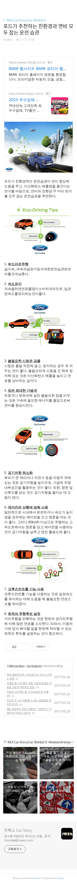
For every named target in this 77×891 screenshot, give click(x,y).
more (70, 742)
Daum (37, 878)
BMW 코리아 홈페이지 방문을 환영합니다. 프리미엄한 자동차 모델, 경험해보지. (37, 77)
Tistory (60, 878)
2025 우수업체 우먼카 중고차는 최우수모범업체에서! (25, 99)
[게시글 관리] (25, 647)
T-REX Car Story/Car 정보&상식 (24, 20)
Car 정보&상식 (34, 666)
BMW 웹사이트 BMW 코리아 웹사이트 (38, 68)
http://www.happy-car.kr (26, 93)
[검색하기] (71, 5)
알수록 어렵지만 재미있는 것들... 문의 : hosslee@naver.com (27, 838)
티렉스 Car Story (18, 830)
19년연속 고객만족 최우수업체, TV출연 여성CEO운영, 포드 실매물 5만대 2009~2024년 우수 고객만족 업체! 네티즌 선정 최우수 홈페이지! (26, 108)
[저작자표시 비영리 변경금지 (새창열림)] (55, 647)
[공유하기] (20, 647)
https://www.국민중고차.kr (27, 62)
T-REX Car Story (15, 666)
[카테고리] (5, 5)
